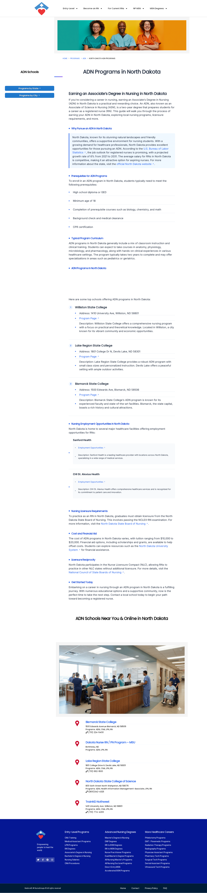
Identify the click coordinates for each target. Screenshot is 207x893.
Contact (135, 888)
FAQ (165, 888)
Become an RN (91, 8)
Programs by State (29, 88)
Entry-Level (68, 8)
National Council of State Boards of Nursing (95, 572)
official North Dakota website (134, 163)
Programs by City (28, 95)
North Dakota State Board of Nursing (123, 523)
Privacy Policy (151, 888)
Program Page (88, 318)
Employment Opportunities (90, 447)
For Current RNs (116, 8)
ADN (84, 58)
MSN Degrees (157, 8)
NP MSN (137, 8)
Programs (75, 58)
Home (65, 58)
